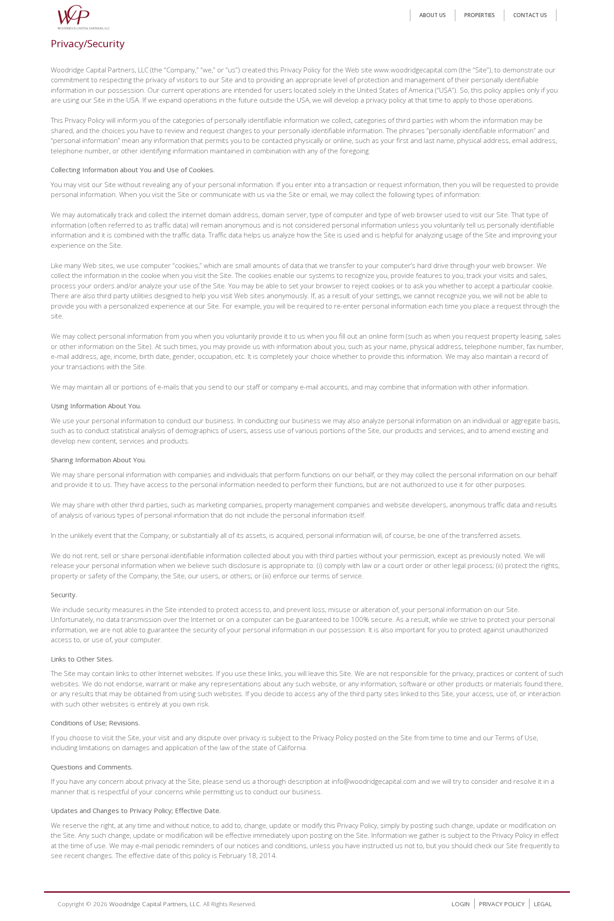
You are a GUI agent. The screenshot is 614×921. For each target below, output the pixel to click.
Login (461, 904)
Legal (543, 904)
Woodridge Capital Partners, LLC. (155, 904)
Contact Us (530, 15)
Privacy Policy (502, 904)
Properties (479, 15)
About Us (432, 15)
